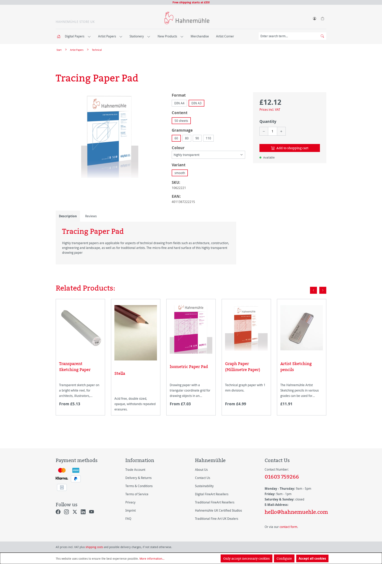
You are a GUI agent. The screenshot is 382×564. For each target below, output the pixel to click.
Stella (119, 373)
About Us (201, 469)
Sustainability (204, 486)
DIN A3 (196, 103)
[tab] (68, 216)
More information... (152, 558)
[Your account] (314, 18)
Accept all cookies (312, 558)
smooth (179, 173)
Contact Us (202, 478)
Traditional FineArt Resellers (214, 502)
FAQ (128, 518)
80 (187, 138)
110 (208, 138)
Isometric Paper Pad (189, 366)
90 (197, 138)
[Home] (60, 36)
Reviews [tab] (91, 216)
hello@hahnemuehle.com (295, 511)
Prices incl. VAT (269, 109)
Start (59, 49)
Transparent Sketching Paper (75, 366)
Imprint (130, 510)
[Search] (322, 36)
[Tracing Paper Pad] (109, 135)
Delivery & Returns (138, 478)
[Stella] (135, 332)
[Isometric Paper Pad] (191, 329)
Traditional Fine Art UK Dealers (216, 518)
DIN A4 (179, 103)
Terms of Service (136, 494)
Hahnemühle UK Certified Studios (218, 510)
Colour (178, 147)
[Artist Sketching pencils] (301, 328)
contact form (288, 527)
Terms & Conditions (139, 486)
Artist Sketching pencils (296, 366)
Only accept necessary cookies (246, 558)
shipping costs (94, 547)
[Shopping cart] (322, 18)
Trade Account (135, 469)
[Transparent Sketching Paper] (80, 328)
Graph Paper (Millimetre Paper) (242, 366)
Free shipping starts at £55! (191, 2)
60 (176, 138)
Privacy (130, 502)
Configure (284, 558)
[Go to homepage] (187, 18)
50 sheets (181, 120)
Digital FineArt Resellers (211, 494)
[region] (110, 135)
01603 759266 (282, 476)
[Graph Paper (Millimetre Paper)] (246, 328)
